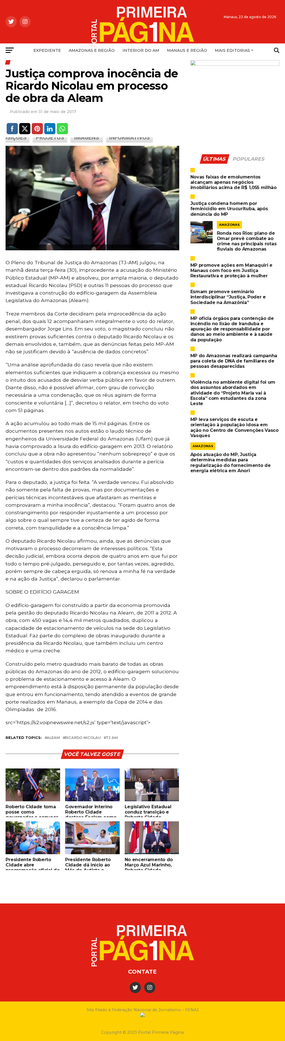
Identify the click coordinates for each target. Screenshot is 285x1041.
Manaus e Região (187, 50)
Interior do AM (140, 50)
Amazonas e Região (92, 50)
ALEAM (53, 738)
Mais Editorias (232, 50)
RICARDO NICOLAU (83, 738)
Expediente (47, 50)
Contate (142, 971)
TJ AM (112, 738)
